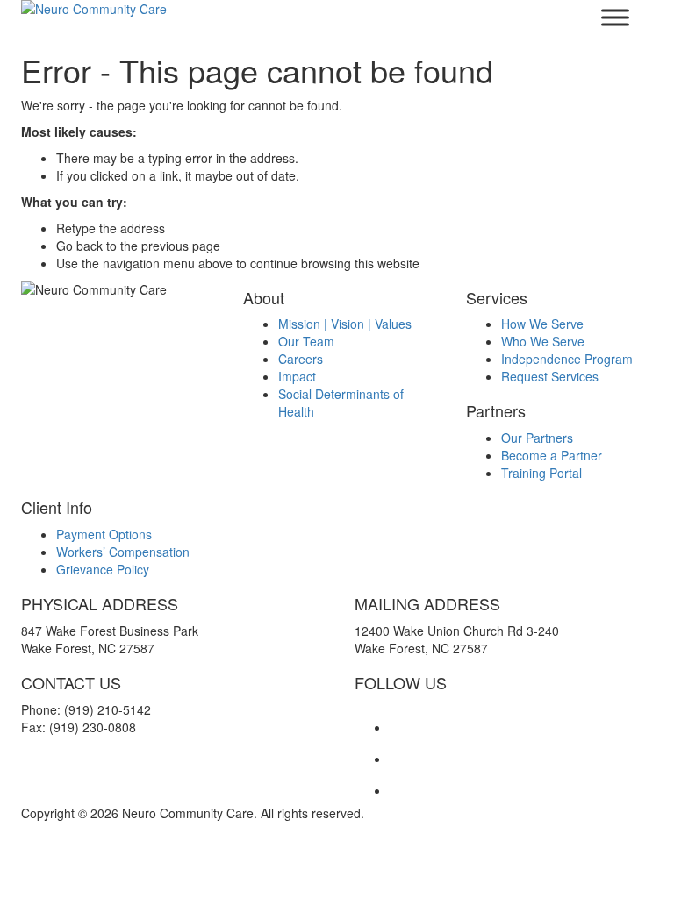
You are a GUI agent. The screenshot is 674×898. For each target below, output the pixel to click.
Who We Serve (542, 341)
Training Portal (541, 472)
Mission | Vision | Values (345, 323)
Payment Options (104, 534)
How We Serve (542, 323)
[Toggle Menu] (615, 17)
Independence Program (567, 358)
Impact (297, 376)
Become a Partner (551, 455)
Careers (300, 358)
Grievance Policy (102, 569)
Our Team (306, 341)
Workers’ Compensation (123, 551)
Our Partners (537, 437)
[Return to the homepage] (170, 9)
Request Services (550, 376)
